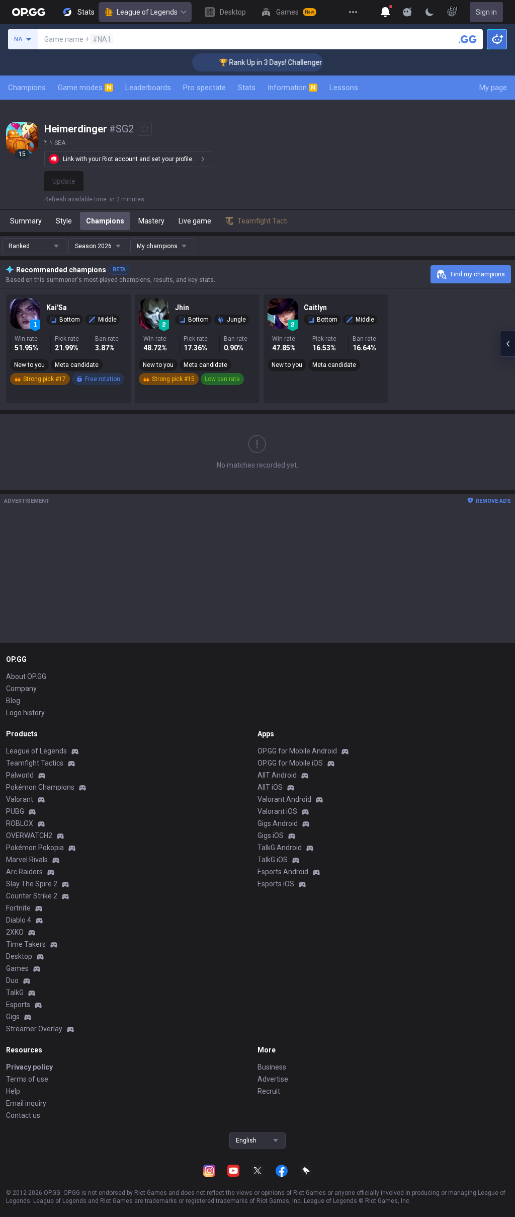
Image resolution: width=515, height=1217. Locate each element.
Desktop (19, 956)
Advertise (273, 1079)
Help (13, 1091)
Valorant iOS (277, 811)
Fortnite (18, 908)
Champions (27, 87)
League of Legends (147, 12)
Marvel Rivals (27, 860)
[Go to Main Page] (28, 12)
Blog (13, 701)
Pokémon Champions (40, 787)
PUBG (15, 811)
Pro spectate (204, 87)
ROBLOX (19, 823)
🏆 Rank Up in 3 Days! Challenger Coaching (275, 62)
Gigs (13, 1017)
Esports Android (283, 872)
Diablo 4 (18, 920)
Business (272, 1067)
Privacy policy (29, 1067)
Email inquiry (26, 1103)
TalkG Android (280, 848)
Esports (18, 1005)
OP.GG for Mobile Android (297, 751)
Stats (246, 87)
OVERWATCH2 (29, 835)
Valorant (19, 799)
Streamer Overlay (34, 1029)
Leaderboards (148, 87)
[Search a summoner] (468, 39)
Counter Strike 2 (31, 896)
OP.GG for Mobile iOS (290, 763)
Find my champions (478, 274)
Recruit (269, 1091)
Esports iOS (276, 884)
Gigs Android (278, 823)
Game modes (84, 87)
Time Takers (26, 944)
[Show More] (385, 12)
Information (291, 87)
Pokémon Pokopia (35, 848)
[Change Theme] (429, 12)
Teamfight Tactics (34, 763)
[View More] (353, 12)
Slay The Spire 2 (31, 884)
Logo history (25, 713)
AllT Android (277, 775)
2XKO (15, 932)
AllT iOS (270, 787)
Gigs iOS (271, 835)
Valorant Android (284, 799)
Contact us (23, 1115)
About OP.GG (26, 676)
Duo (12, 980)
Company (21, 688)
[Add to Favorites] (145, 129)
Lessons (343, 87)
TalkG (15, 992)
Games (17, 968)
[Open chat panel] (507, 344)
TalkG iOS (273, 860)
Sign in (486, 12)
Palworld (20, 775)
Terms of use (27, 1079)
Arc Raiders (24, 872)
